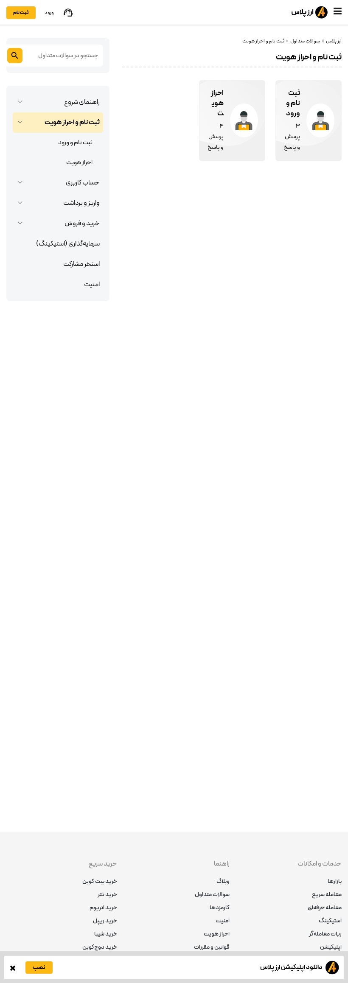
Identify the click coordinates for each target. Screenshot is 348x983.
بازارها (335, 881)
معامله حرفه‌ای (325, 907)
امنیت (92, 284)
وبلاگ (223, 881)
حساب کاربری (83, 183)
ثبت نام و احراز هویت (72, 122)
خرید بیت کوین (99, 881)
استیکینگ (330, 920)
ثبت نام (21, 13)
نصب (39, 967)
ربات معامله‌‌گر (325, 934)
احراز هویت (79, 163)
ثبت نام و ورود (75, 143)
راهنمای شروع (82, 102)
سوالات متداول (212, 894)
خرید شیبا (105, 934)
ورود (49, 13)
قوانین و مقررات (212, 947)
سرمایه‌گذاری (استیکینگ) (68, 244)
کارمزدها (220, 907)
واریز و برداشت (81, 203)
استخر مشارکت (81, 264)
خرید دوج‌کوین (99, 947)
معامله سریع (327, 894)
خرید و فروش (82, 223)
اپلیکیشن (331, 947)
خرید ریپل (105, 920)
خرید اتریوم (103, 907)
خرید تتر (107, 894)
